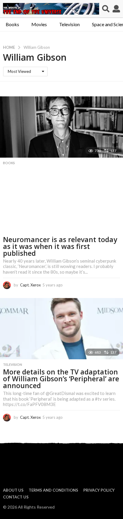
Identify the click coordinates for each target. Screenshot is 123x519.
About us (13, 490)
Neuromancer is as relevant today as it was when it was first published (60, 246)
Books (12, 24)
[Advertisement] (61, 202)
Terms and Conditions (53, 490)
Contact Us (16, 497)
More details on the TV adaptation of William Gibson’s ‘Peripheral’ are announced (61, 378)
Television (69, 24)
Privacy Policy (99, 490)
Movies (39, 24)
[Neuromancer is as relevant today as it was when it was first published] (61, 127)
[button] (106, 9)
